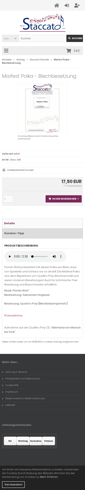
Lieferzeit (10, 405)
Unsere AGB (11, 385)
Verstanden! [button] (13, 484)
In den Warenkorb (63, 198)
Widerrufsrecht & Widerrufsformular (25, 398)
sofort (17, 153)
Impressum (11, 391)
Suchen (74, 38)
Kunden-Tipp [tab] (14, 233)
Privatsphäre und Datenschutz (22, 378)
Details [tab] (9, 223)
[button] (10, 38)
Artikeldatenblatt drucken (20, 170)
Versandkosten (75, 185)
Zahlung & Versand (16, 372)
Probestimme (13, 315)
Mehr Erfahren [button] (49, 477)
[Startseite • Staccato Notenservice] (42, 23)
